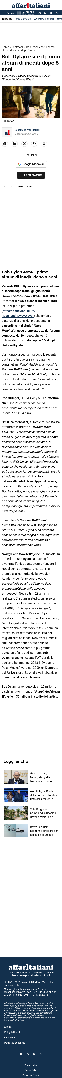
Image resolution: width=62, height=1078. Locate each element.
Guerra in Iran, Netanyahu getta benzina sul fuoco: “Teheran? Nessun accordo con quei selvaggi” (41, 777)
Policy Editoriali (12, 1032)
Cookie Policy (31, 1070)
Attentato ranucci (44, 19)
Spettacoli (18, 47)
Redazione (9, 1037)
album (8, 186)
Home (5, 47)
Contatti (8, 1026)
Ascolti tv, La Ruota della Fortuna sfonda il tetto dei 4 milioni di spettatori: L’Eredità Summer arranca (44, 795)
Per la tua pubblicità (14, 1042)
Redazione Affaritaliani (27, 130)
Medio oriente (23, 19)
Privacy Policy (31, 1065)
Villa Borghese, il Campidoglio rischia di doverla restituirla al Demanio (43, 813)
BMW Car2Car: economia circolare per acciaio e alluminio (44, 830)
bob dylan (25, 186)
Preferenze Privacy (31, 1075)
